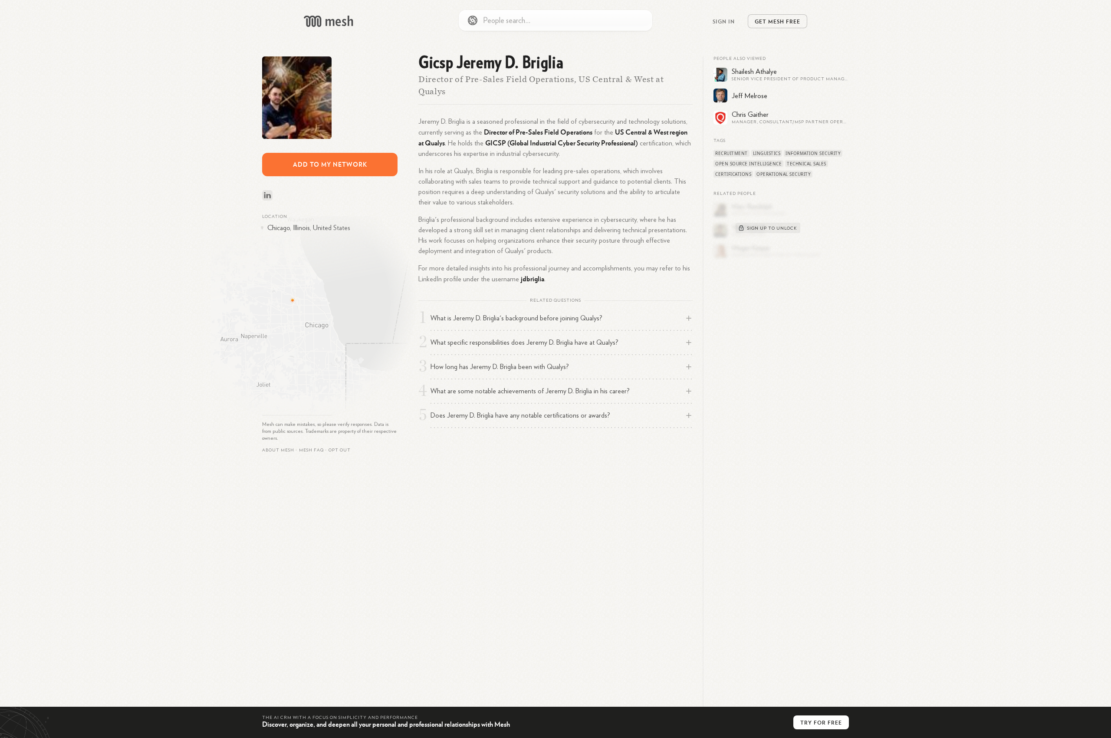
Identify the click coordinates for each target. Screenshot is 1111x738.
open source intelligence (748, 164)
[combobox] (555, 20)
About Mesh (278, 450)
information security (813, 153)
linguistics (767, 153)
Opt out (340, 450)
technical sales (806, 164)
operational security (783, 174)
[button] (311, 450)
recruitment (731, 153)
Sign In (724, 21)
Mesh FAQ (311, 450)
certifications (733, 174)
